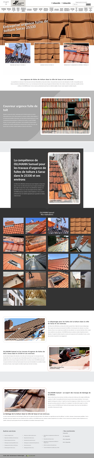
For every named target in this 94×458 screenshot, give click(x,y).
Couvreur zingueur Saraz (8, 435)
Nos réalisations (7, 35)
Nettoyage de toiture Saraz (29, 447)
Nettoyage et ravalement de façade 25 (81, 9)
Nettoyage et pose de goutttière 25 (51, 10)
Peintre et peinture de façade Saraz (50, 445)
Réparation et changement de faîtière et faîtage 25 (23, 10)
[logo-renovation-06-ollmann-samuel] (18, 3)
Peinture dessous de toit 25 (61, 9)
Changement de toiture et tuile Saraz (11, 445)
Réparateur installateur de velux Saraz (11, 437)
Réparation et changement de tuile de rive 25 (67, 9)
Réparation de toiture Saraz (29, 437)
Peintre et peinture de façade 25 (86, 10)
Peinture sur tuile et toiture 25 (13, 10)
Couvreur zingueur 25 (40, 9)
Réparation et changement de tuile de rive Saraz (51, 436)
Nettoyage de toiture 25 (72, 9)
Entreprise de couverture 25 (3, 9)
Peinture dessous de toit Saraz (9, 440)
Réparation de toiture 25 (9, 9)
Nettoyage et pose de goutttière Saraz (11, 442)
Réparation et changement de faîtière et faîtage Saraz (51, 442)
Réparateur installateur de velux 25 (46, 9)
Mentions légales (20, 455)
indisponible (56, 3)
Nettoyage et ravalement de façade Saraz (31, 442)
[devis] (6, 4)
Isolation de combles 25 (90, 10)
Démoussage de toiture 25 (29, 10)
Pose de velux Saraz (27, 445)
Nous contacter (16, 35)
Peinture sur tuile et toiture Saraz (30, 435)
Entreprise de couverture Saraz (29, 440)
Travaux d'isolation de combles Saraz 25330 (51, 447)
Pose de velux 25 (76, 10)
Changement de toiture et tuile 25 (35, 9)
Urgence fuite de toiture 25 (18, 10)
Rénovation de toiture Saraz (49, 439)
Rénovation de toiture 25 (56, 10)
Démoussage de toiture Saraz (9, 447)
